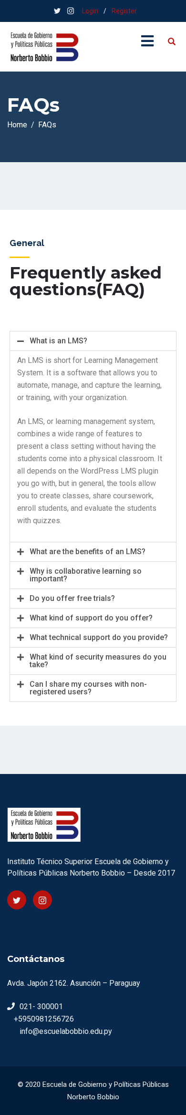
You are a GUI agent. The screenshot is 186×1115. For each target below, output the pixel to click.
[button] (93, 341)
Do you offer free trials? (72, 598)
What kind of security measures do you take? (98, 660)
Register (124, 11)
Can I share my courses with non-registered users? (88, 688)
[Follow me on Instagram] (70, 11)
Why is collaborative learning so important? (86, 575)
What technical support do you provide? (99, 637)
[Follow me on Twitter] (57, 11)
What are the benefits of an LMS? (87, 551)
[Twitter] (16, 899)
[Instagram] (42, 899)
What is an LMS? (58, 340)
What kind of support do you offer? (91, 617)
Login (90, 11)
